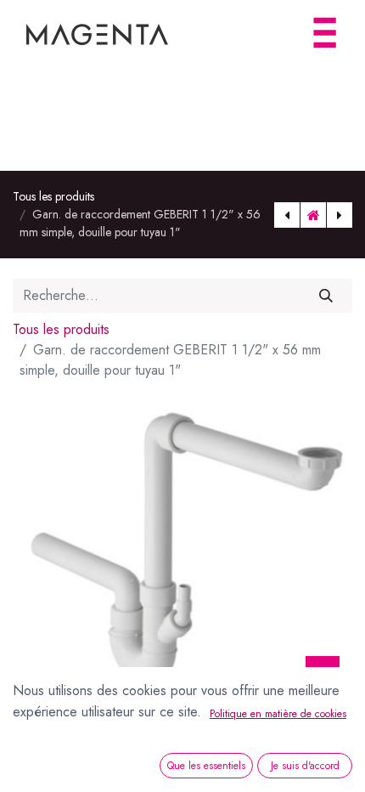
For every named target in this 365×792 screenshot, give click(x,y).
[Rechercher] (326, 296)
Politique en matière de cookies (278, 713)
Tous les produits (53, 196)
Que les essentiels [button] (206, 765)
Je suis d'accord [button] (305, 765)
